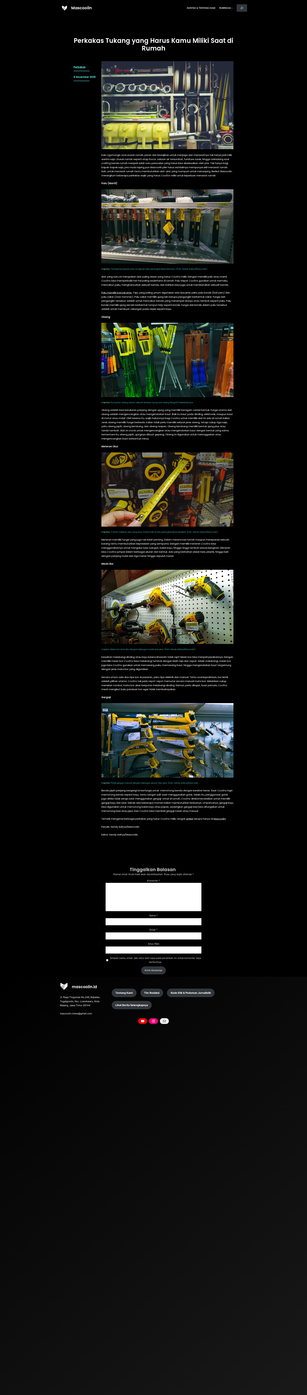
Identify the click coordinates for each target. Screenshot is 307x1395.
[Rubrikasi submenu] (232, 8)
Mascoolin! (219, 818)
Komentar (153, 880)
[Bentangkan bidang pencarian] (242, 8)
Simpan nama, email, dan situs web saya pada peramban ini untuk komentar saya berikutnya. (155, 960)
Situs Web (153, 943)
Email (153, 929)
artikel (189, 818)
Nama (153, 915)
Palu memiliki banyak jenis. (116, 292)
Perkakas (80, 67)
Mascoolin (81, 8)
